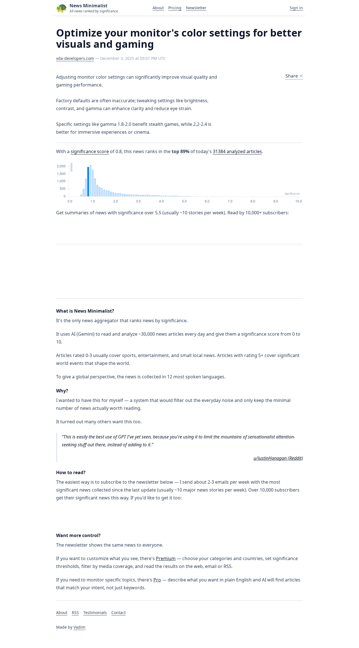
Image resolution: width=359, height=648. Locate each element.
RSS (75, 612)
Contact (118, 612)
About (158, 7)
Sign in (296, 7)
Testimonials (95, 612)
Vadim (79, 627)
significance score (90, 151)
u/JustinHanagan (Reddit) (278, 458)
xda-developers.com (75, 58)
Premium (166, 558)
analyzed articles (237, 151)
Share (292, 76)
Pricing (174, 7)
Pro (157, 580)
